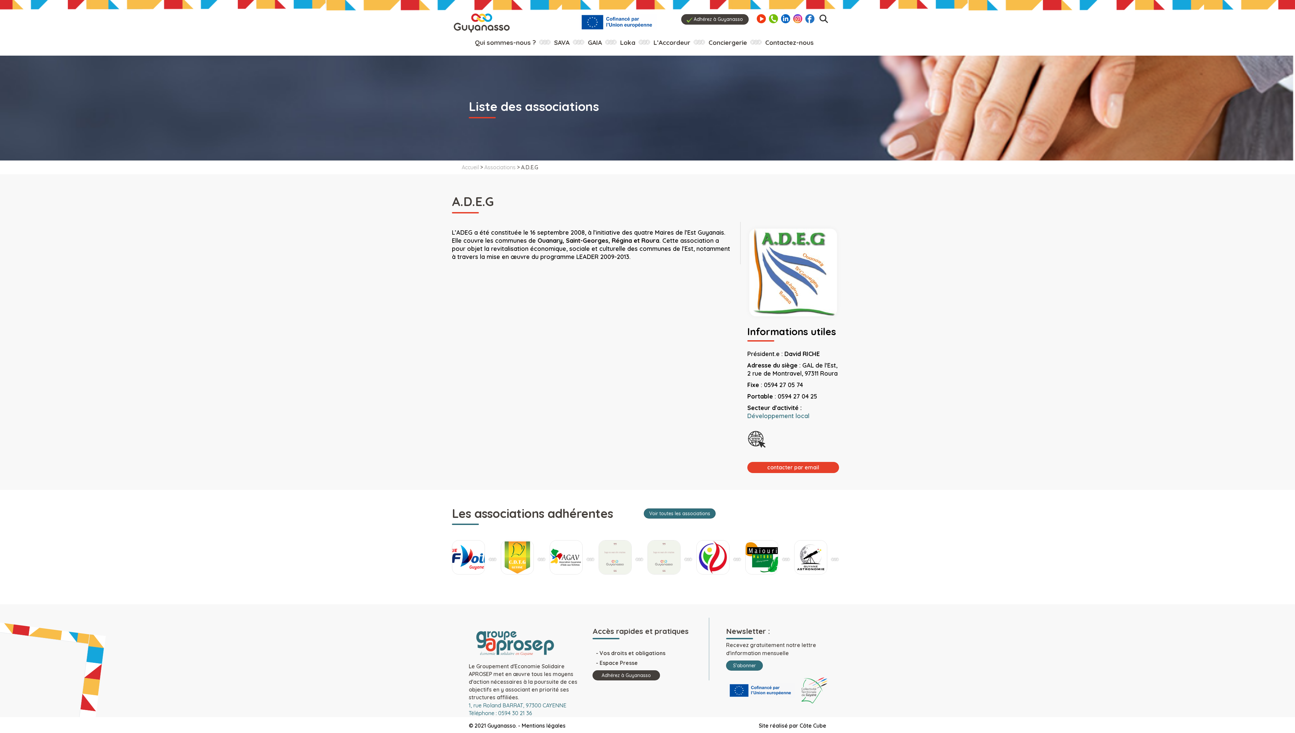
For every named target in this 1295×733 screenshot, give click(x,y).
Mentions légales (544, 725)
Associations (500, 167)
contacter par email (793, 467)
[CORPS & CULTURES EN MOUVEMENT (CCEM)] (664, 557)
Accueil (470, 167)
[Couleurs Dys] (566, 557)
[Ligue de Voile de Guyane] (811, 557)
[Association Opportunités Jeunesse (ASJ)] (615, 557)
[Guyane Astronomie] (762, 557)
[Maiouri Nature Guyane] (713, 557)
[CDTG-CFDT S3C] (468, 557)
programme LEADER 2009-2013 (584, 257)
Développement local (778, 416)
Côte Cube (813, 725)
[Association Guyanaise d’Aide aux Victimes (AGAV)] (517, 557)
